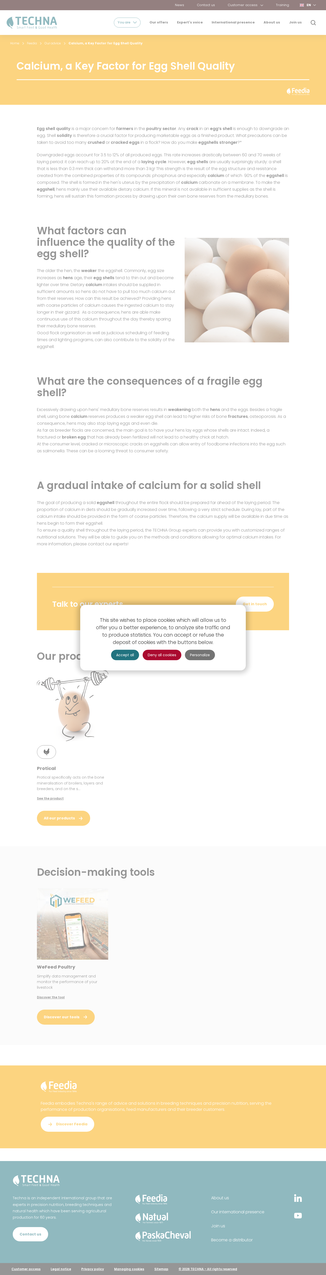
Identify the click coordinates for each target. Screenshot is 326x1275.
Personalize (200, 654)
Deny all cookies (162, 654)
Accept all (125, 654)
